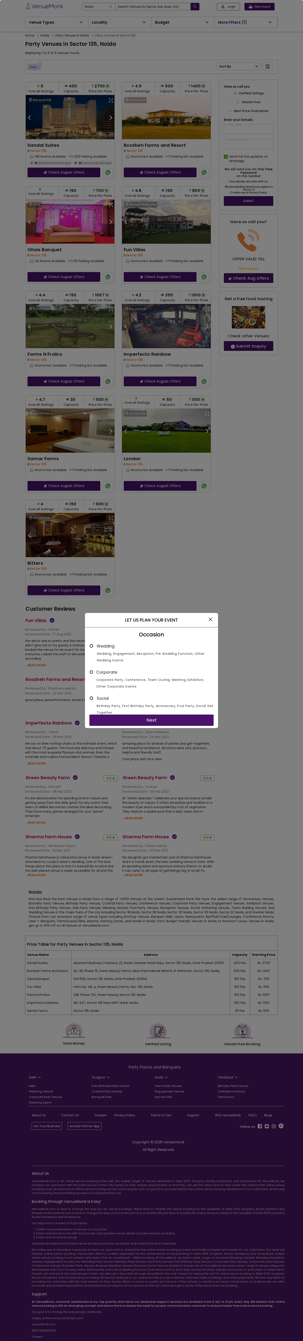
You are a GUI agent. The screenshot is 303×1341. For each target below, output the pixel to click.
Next (151, 720)
